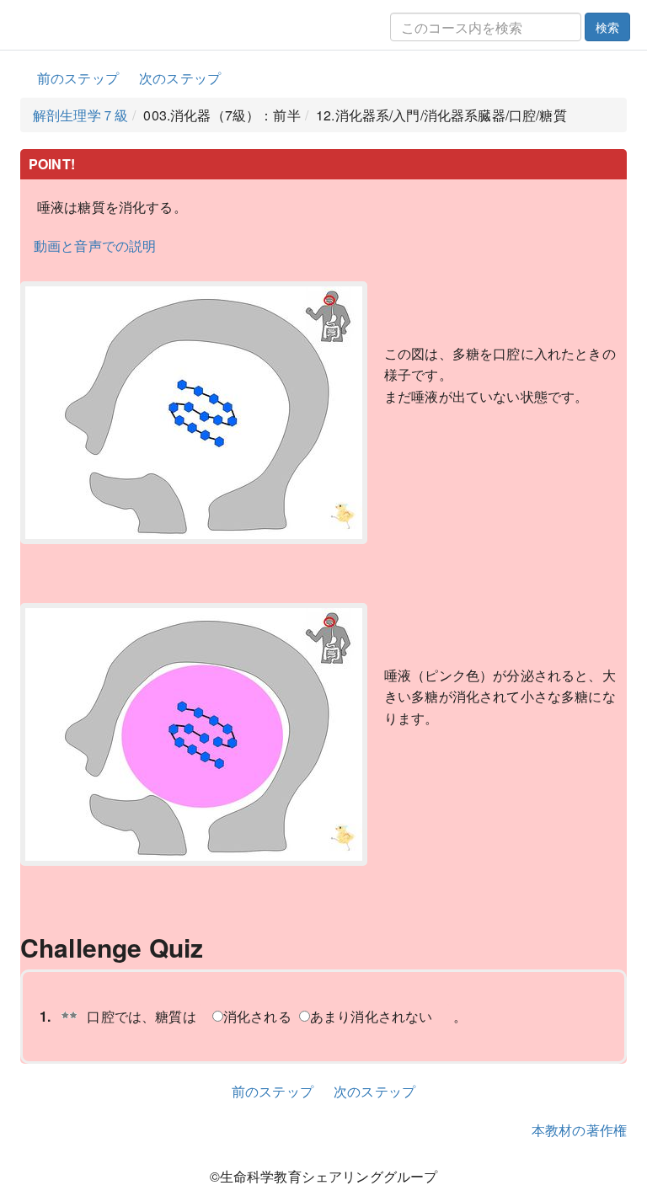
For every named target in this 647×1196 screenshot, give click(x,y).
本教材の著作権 (579, 1130)
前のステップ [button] (78, 78)
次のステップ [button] (180, 78)
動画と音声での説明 (95, 245)
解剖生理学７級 (80, 115)
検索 (607, 27)
